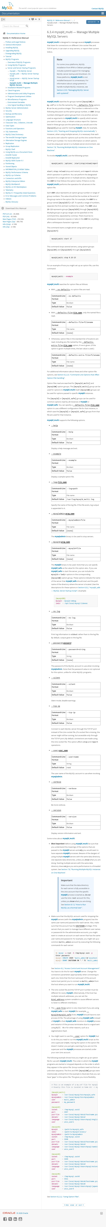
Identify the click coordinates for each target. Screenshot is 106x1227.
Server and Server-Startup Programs (22, 68)
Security (9, 111)
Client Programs (14, 90)
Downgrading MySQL (14, 53)
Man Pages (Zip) (9, 222)
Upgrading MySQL (12, 50)
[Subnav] (4, 45)
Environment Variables (16, 102)
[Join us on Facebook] (5, 1220)
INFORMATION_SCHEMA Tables (18, 169)
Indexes (8, 199)
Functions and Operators (15, 128)
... (72, 20)
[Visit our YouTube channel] (20, 1220)
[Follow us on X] (10, 1220)
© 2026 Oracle (22, 1213)
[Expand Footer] (101, 1213)
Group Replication (12, 146)
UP (76, 1205)
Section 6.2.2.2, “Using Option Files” (64, 1196)
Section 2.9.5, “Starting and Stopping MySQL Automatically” (71, 131)
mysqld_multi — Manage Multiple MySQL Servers (24, 84)
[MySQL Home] (8, 6)
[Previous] (29, 19)
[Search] (26, 26)
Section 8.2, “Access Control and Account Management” (77, 968)
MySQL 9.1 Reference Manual (58, 20)
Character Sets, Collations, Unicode (19, 123)
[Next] (39, 19)
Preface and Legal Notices (16, 42)
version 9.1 (92, 22)
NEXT (81, 1205)
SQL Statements (12, 131)
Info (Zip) (6, 227)
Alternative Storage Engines (16, 140)
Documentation (11, 13)
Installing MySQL (12, 47)
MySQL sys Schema (13, 175)
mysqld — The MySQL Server (21, 71)
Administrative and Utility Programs (21, 93)
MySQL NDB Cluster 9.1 (15, 160)
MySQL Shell (10, 149)
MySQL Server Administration (17, 108)
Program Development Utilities (19, 96)
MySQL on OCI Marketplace (16, 187)
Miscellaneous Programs (17, 99)
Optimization (10, 117)
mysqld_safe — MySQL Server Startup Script (24, 75)
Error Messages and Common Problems (21, 196)
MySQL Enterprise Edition (15, 181)
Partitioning (10, 163)
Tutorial (8, 56)
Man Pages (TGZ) (9, 219)
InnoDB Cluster (11, 155)
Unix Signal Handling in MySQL (19, 105)
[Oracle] (9, 1213)
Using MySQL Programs (17, 65)
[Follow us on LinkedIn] (15, 1220)
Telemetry (9, 190)
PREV (67, 1205)
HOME (72, 1205)
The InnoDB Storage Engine (16, 137)
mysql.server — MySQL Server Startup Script (24, 79)
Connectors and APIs (13, 178)
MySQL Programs (12, 59)
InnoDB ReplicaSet (13, 158)
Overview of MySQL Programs (19, 62)
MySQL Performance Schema (17, 172)
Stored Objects (11, 166)
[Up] (35, 19)
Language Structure (13, 120)
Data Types (10, 126)
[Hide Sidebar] (3, 19)
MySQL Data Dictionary (14, 134)
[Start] (32, 19)
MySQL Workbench (13, 184)
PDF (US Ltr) (7, 214)
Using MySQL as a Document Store (19, 152)
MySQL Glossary (12, 202)
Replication (10, 143)
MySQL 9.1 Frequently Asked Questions (20, 193)
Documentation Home (16, 33)
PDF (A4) (6, 217)
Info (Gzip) (7, 224)
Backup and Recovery (14, 114)
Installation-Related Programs (19, 87)
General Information (13, 45)
